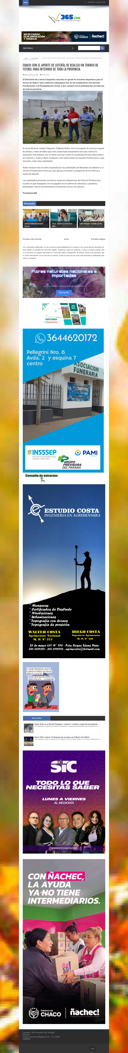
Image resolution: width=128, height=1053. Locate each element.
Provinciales (45, 74)
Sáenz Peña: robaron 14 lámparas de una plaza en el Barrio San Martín (61, 737)
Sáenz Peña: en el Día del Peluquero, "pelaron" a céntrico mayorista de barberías (66, 724)
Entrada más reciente (32, 239)
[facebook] (85, 2)
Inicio (66, 239)
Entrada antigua (98, 239)
